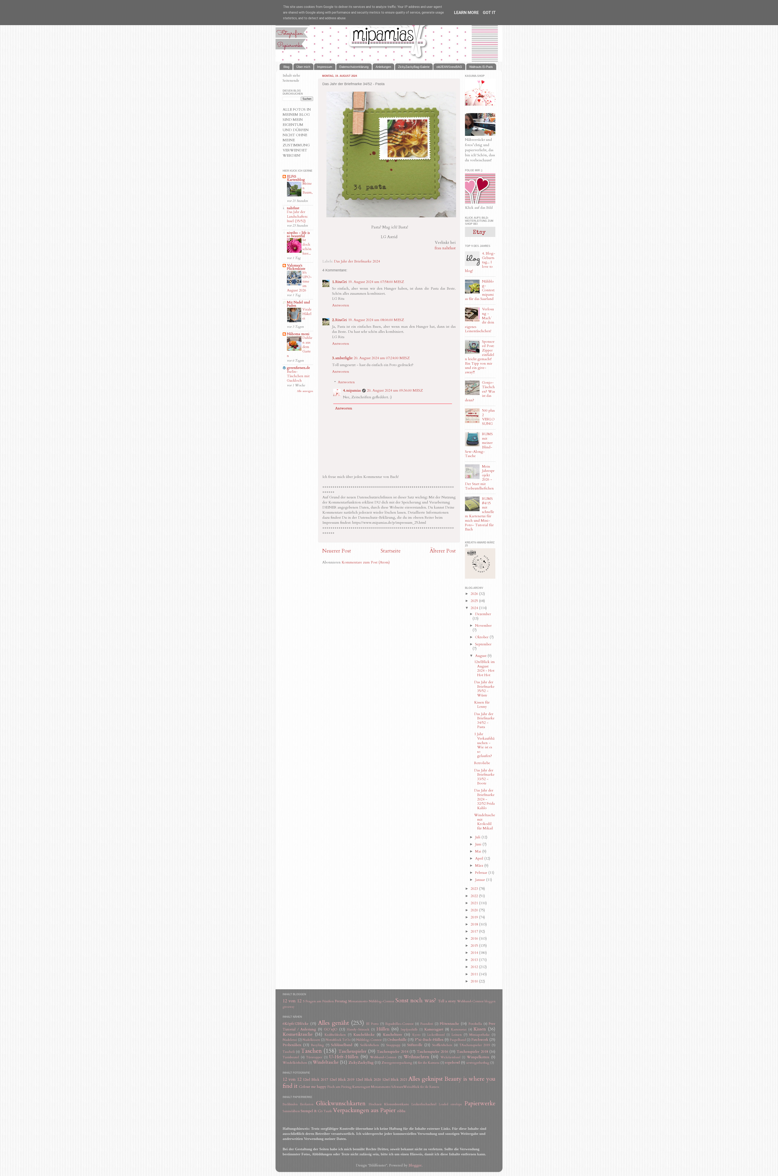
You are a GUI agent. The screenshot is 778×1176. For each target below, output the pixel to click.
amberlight (344, 358)
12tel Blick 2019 (342, 1079)
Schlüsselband (341, 1044)
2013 (475, 959)
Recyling (317, 1045)
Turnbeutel (291, 1057)
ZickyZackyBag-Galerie (414, 67)
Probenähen (292, 1044)
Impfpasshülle (409, 1029)
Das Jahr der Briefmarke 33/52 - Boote (484, 777)
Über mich (303, 67)
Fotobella (475, 1024)
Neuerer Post (336, 550)
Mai (478, 851)
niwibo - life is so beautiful (298, 234)
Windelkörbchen (295, 1062)
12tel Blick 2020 (368, 1079)
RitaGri (341, 281)
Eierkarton (306, 1104)
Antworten (340, 305)
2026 (475, 593)
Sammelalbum (291, 1111)
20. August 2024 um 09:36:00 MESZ (395, 390)
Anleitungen (383, 67)
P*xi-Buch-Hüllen (429, 1039)
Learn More (466, 12)
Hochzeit (375, 1104)
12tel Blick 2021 (394, 1079)
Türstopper (314, 1057)
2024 (475, 607)
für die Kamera (428, 1062)
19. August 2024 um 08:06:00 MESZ (376, 319)
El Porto (372, 1024)
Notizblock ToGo (338, 1040)
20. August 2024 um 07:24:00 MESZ (382, 358)
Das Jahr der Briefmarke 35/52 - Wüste (484, 689)
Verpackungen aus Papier (364, 1110)
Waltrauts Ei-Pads (481, 67)
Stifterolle (414, 1044)
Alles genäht (333, 1023)
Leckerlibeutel (436, 1035)
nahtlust (293, 208)
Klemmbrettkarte (396, 1104)
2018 (475, 924)
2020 (475, 910)
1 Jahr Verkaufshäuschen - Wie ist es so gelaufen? (484, 745)
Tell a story (447, 1001)
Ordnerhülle (397, 1039)
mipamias (353, 390)
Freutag (341, 1001)
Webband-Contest (470, 1001)
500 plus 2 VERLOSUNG (488, 417)
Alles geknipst (425, 1079)
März (479, 865)
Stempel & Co (312, 1111)
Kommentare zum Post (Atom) (366, 562)
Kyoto (416, 1035)
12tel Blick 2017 (315, 1079)
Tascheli (289, 1052)
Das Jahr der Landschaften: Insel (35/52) (297, 216)
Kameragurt (433, 1029)
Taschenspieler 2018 (472, 1051)
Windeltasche (326, 1062)
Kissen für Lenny (482, 704)
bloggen (490, 1001)
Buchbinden (290, 1104)
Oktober (482, 637)
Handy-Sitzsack (358, 1029)
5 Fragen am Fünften (318, 1001)
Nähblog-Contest (381, 1001)
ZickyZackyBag (361, 1062)
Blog (286, 67)
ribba (401, 1111)
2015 (475, 945)
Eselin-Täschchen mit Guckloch (298, 376)
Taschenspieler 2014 (392, 1051)
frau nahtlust (445, 248)
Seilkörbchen (369, 1045)
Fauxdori (426, 1024)
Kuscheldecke (364, 1034)
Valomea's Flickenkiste (296, 267)
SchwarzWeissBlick (405, 1087)
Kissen (479, 1029)
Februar (481, 872)
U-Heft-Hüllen (343, 1057)
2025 (475, 600)
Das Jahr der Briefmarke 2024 (357, 261)
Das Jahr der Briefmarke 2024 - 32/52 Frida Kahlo (484, 799)
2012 (475, 966)
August (481, 655)
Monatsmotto (358, 1001)
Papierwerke (479, 1103)
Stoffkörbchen (442, 1045)
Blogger (415, 1165)
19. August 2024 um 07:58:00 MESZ (376, 281)
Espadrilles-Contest (399, 1024)
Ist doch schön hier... (306, 247)
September (483, 644)
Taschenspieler (352, 1051)
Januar (480, 879)
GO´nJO (330, 1029)
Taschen (311, 1051)
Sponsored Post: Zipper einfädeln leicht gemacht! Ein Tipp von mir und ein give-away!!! (480, 357)
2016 (475, 938)
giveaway (288, 1007)
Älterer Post (443, 550)
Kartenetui (459, 1029)
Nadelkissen (311, 1040)
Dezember (483, 614)
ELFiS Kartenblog (296, 178)
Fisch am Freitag (339, 1087)
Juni (478, 844)
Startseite (390, 550)
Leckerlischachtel (423, 1104)
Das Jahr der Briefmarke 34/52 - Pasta (484, 720)
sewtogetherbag (477, 1062)
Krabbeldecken (335, 1034)
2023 (475, 888)
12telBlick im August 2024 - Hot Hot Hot (484, 668)
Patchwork (479, 1039)
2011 (475, 974)
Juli (478, 837)
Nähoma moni (298, 333)
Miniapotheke (479, 1034)
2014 (475, 952)
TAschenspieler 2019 (474, 1045)
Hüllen (382, 1029)
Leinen (457, 1034)
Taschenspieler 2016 (432, 1051)
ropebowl (452, 1062)
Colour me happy (312, 1086)
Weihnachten (416, 1057)
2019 (475, 917)
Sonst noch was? (415, 1000)
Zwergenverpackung (397, 1062)
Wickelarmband (450, 1057)
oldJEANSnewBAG (449, 67)
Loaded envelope (450, 1104)
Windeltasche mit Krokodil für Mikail (484, 822)
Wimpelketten (478, 1057)
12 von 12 (292, 1001)
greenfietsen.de (298, 367)
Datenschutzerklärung (354, 67)
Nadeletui (290, 1040)
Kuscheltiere (392, 1034)
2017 (475, 931)
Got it (489, 12)
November (483, 625)
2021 (475, 903)
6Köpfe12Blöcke (296, 1023)
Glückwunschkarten (340, 1103)
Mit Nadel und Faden (298, 304)
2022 (475, 896)
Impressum (324, 67)
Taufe (328, 1111)
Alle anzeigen (305, 391)
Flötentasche (449, 1023)
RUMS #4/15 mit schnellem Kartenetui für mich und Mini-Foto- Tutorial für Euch (479, 514)
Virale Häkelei (307, 314)
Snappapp (393, 1045)
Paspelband (458, 1040)
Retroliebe (482, 763)
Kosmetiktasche (298, 1034)
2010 (475, 981)
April (479, 858)
